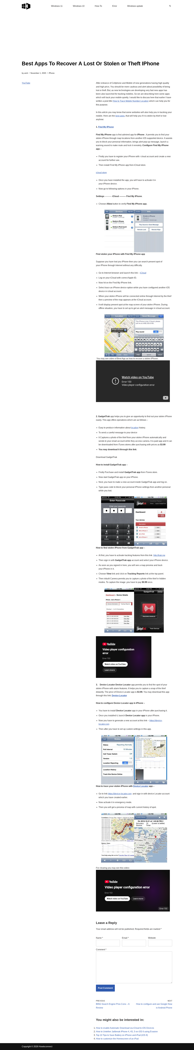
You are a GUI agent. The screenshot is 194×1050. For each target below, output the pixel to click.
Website (152, 938)
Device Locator (119, 695)
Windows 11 (57, 6)
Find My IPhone (106, 127)
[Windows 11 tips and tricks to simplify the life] (26, 6)
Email (125, 938)
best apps (120, 116)
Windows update (135, 6)
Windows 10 (78, 6)
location (134, 428)
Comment (101, 949)
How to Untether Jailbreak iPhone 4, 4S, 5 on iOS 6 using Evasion (127, 1031)
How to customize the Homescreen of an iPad (117, 1039)
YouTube (26, 83)
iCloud (143, 273)
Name (99, 938)
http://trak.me (159, 555)
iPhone (52, 73)
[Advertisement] (90, 39)
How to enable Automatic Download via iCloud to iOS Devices (125, 1028)
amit (26, 73)
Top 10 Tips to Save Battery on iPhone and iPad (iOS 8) (122, 1035)
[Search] (170, 6)
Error (114, 6)
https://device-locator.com (120, 794)
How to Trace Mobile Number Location (131, 101)
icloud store (101, 172)
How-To (98, 6)
